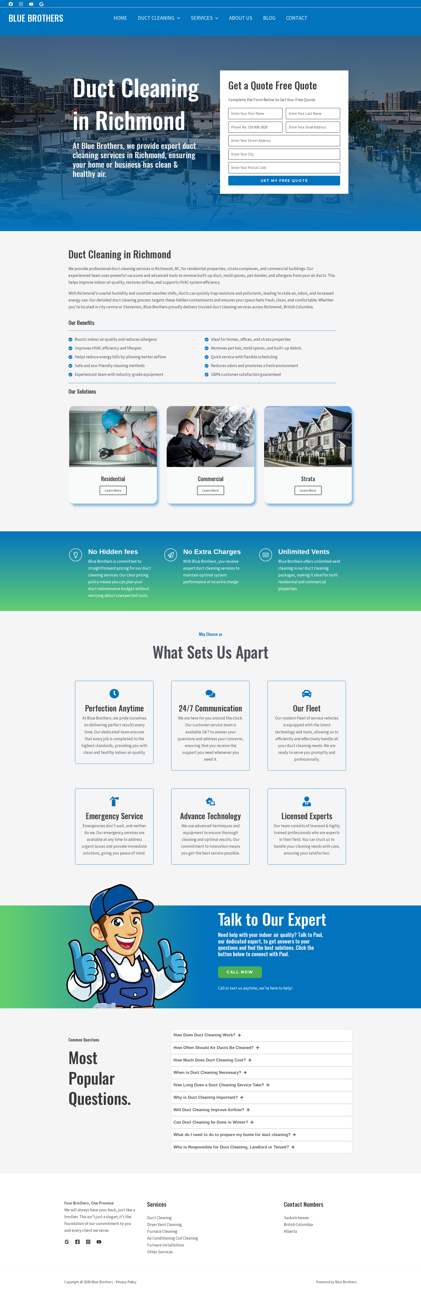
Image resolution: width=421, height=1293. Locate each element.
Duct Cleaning (156, 17)
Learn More (113, 490)
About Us (240, 17)
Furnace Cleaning (162, 1231)
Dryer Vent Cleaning (164, 1224)
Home (120, 17)
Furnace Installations (165, 1245)
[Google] (41, 4)
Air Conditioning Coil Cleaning (172, 1238)
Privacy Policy (126, 1282)
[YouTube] (98, 1241)
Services (202, 17)
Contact (296, 17)
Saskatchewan (296, 1217)
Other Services (160, 1251)
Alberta (290, 1231)
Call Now (240, 972)
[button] (177, 17)
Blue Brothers (36, 17)
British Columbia (298, 1224)
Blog (269, 17)
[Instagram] (21, 4)
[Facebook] (11, 4)
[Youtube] (31, 4)
